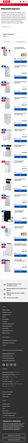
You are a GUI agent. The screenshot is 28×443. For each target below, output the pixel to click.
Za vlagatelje (5, 319)
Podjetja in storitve (7, 312)
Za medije (4, 321)
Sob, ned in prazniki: (7, 381)
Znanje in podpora (6, 394)
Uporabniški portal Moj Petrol (9, 340)
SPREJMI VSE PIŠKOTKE (14, 435)
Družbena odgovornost (8, 323)
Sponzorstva (5, 328)
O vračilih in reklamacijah (8, 415)
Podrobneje (17, 429)
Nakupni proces (6, 406)
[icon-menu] (1, 1)
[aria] (3, 364)
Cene (3, 408)
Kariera (4, 317)
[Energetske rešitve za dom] (2, 4)
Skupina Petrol (5, 310)
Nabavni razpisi (6, 333)
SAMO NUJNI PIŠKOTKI (14, 439)
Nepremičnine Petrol (7, 330)
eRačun (4, 345)
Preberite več (6, 26)
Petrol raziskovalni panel (8, 358)
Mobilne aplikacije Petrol (8, 353)
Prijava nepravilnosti (7, 326)
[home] (6, 2)
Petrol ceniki (5, 396)
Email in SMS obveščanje (8, 360)
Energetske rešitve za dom (8, 4)
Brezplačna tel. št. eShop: (8, 374)
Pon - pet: (4, 379)
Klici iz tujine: (5, 377)
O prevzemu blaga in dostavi (9, 413)
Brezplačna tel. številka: (8, 372)
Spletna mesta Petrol (7, 356)
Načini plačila (5, 410)
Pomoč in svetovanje (7, 392)
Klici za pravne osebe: (7, 384)
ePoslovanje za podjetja (8, 342)
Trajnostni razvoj (6, 314)
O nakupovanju (6, 404)
